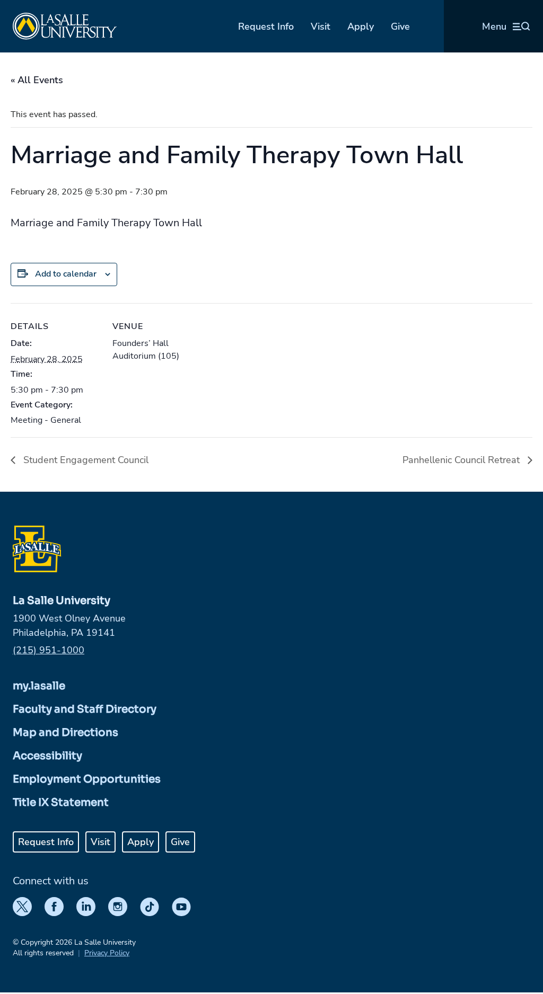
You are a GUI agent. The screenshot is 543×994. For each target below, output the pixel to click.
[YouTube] (181, 906)
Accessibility (47, 755)
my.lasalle (39, 686)
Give (400, 26)
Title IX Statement (61, 802)
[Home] (65, 26)
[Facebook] (54, 906)
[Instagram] (117, 906)
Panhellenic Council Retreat (462, 460)
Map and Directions (65, 732)
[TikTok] (149, 906)
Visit (320, 26)
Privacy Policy (106, 953)
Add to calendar (66, 274)
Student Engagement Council (84, 460)
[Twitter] (22, 906)
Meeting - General (46, 420)
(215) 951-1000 (48, 650)
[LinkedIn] (85, 906)
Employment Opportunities (87, 779)
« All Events (37, 80)
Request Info (266, 26)
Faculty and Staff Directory (84, 709)
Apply (360, 26)
